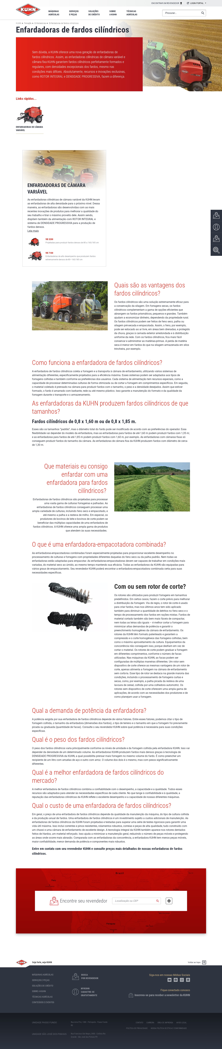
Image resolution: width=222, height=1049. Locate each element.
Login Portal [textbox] (196, 3)
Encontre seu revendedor (83, 901)
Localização (169, 901)
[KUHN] (28, 9)
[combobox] (196, 3)
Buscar (157, 901)
